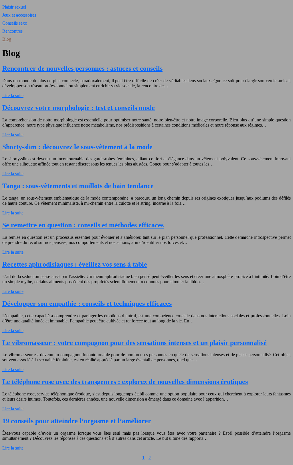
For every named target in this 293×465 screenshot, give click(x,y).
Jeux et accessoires (19, 15)
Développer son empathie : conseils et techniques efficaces (87, 303)
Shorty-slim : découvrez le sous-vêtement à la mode (77, 147)
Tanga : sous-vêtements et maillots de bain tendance (78, 186)
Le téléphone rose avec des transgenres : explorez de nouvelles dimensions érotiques (125, 381)
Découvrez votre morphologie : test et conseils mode (78, 107)
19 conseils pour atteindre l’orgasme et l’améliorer (76, 421)
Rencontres (12, 31)
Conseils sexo (14, 23)
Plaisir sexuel (14, 7)
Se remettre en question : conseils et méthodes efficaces (83, 225)
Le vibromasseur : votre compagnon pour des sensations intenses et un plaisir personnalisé (134, 342)
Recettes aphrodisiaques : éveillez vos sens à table (74, 264)
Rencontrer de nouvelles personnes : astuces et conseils (82, 68)
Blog (6, 39)
